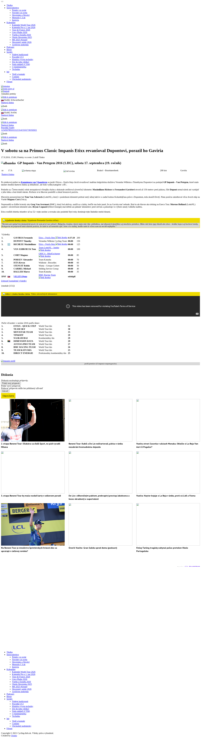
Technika (16, 69)
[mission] (5, 86)
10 (12, 130)
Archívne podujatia (20, 45)
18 (29, 130)
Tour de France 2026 (21, 30)
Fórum (9, 81)
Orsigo (14, 735)
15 (23, 130)
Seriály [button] (10, 52)
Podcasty (10, 47)
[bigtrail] (5, 91)
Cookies (15, 77)
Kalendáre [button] (11, 22)
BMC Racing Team (47, 275)
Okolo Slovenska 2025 (22, 37)
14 (20, 130)
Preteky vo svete (19, 10)
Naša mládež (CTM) (21, 64)
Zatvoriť (5, 391)
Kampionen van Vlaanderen (34, 182)
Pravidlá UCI (18, 57)
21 (36, 130)
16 (25, 130)
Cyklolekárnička (19, 67)
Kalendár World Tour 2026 (23, 25)
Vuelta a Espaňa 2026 (21, 35)
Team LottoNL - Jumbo (49, 247)
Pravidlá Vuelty (7, 127)
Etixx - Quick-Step (47, 237)
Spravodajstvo (13, 654)
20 (34, 130)
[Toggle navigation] (2, 1)
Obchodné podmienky (21, 79)
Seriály (10, 699)
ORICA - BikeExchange (49, 253)
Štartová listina (7, 102)
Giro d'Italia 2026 (19, 32)
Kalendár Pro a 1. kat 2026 (23, 27)
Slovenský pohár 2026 (21, 42)
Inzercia (15, 20)
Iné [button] (8, 72)
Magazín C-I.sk (18, 17)
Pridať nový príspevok (11, 383)
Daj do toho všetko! (20, 62)
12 (16, 130)
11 (14, 130)
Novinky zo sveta (19, 12)
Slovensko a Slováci (21, 15)
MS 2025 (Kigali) (19, 40)
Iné (8, 718)
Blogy (9, 49)
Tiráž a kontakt (18, 74)
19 (31, 130)
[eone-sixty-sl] (7, 89)
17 (27, 130)
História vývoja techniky (22, 59)
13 (18, 130)
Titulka (10, 5)
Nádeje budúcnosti (20, 54)
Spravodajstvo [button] (13, 8)
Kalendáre (11, 669)
